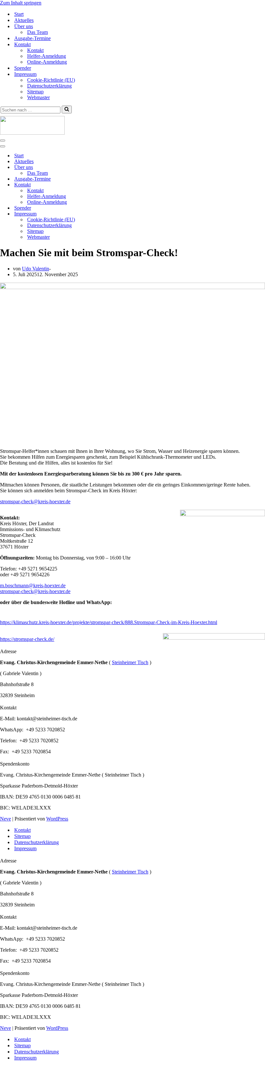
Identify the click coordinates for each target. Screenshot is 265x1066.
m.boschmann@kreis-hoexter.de (33, 585)
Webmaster (38, 97)
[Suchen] (67, 109)
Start (19, 14)
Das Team (37, 32)
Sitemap (35, 91)
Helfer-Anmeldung (46, 56)
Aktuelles (24, 20)
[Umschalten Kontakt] (113, 185)
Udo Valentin (35, 268)
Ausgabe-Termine (32, 38)
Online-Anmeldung (47, 62)
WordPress (57, 818)
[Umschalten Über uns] (113, 167)
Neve (5, 818)
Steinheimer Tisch (130, 662)
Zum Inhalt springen (20, 2)
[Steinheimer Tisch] (132, 126)
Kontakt (35, 50)
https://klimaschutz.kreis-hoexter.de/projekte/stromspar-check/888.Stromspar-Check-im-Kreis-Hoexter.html (108, 622)
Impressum (25, 848)
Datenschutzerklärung (49, 86)
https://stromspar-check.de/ (27, 639)
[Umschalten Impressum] (113, 214)
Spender (22, 68)
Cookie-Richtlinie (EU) (51, 80)
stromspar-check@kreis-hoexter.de (35, 591)
